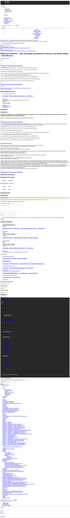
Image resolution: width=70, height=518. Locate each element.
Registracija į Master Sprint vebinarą (12, 464)
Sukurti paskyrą (8, 377)
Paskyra (4, 472)
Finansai (6, 391)
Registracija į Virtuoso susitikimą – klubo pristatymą (13, 480)
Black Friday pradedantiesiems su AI (10, 411)
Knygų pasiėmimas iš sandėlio (8, 448)
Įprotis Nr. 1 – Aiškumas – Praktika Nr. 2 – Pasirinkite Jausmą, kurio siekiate (17, 433)
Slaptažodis (3, 381)
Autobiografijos (8, 389)
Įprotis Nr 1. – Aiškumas (7, 423)
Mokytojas (9, 456)
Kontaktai (4, 397)
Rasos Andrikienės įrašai (7, 476)
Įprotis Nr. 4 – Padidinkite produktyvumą (10, 436)
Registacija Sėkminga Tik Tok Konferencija (11, 477)
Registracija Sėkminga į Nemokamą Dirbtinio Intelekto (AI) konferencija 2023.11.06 (19, 484)
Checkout (4, 414)
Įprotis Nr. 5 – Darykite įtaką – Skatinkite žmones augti (13, 439)
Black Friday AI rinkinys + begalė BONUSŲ (11, 410)
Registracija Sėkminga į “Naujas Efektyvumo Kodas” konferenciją (15, 482)
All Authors (5, 405)
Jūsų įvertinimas (3, 203)
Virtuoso (9, 189)
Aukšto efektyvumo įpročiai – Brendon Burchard (15, 258)
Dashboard (5, 415)
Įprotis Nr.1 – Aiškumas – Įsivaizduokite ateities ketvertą (13, 444)
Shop (4, 488)
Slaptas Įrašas (5, 489)
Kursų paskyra (7, 453)
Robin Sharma (5, 279)
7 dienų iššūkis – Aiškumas (8, 402)
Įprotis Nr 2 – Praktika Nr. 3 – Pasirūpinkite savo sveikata (13, 425)
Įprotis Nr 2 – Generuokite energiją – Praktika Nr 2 (12, 426)
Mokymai (4, 396)
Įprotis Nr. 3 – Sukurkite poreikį (8, 435)
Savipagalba (7, 394)
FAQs (4, 421)
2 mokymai (5, 400)
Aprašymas (5, 105)
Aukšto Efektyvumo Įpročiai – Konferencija (11, 408)
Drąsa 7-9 (4, 420)
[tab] (36, 105)
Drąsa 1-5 (4, 418)
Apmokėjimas (5, 407)
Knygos (4, 388)
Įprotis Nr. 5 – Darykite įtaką (8, 437)
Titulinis (1, 41)
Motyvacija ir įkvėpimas (9, 392)
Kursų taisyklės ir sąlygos (10, 454)
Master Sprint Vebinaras (9, 462)
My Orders (5, 469)
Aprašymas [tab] (3, 109)
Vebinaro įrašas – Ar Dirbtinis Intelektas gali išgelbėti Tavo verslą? (15, 494)
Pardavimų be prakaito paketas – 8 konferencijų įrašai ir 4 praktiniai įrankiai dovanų (23, 263)
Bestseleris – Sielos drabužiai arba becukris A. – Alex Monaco (18, 248)
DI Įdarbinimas (5, 417)
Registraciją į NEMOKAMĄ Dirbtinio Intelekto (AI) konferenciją (15, 478)
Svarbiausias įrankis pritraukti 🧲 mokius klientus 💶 (13, 491)
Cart (3, 413)
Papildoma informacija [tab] (7, 174)
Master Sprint (5, 460)
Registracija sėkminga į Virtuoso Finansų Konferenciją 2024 (14, 486)
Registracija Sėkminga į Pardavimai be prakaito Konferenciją (14, 485)
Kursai (4, 451)
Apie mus (4, 406)
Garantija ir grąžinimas (7, 422)
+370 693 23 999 (10, 320)
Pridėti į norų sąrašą (6, 225)
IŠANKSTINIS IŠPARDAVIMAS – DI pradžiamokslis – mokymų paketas (20, 273)
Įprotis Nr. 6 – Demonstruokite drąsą (9, 441)
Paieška (17, 25)
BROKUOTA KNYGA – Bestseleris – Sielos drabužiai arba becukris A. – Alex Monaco (24, 228)
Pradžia (4, 399)
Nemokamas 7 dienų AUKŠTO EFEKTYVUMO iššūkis (13, 471)
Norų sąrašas (3, 516)
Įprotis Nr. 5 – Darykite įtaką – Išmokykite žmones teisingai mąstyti (15, 438)
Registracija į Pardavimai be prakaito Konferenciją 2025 (15, 465)
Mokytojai (7, 455)
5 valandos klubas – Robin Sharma (11, 277)
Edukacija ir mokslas (9, 390)
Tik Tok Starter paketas (7, 493)
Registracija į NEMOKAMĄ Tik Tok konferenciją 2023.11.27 (14, 479)
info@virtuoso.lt (7, 329)
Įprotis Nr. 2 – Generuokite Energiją (9, 434)
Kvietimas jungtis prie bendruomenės (10, 458)
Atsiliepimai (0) (5, 107)
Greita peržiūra (12, 225)
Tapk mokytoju (10, 457)
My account (5, 468)
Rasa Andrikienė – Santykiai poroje (9, 475)
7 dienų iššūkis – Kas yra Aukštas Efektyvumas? (12, 403)
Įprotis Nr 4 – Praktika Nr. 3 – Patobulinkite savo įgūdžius (14, 431)
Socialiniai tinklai (24, 88)
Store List (4, 490)
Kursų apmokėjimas (9, 452)
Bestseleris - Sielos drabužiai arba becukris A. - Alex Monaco (18, 96)
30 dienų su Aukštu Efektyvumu (9, 401)
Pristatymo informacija (7, 474)
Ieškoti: (3, 25)
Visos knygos (5, 495)
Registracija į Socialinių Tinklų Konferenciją (13, 466)
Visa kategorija (5, 502)
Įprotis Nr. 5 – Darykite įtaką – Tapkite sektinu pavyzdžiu (13, 440)
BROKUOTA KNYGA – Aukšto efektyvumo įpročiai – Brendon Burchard (20, 237)
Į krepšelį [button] (4, 226)
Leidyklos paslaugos (7, 459)
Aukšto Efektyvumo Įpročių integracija (10, 409)
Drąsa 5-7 (4, 419)
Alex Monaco (6, 58)
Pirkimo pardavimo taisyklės (8, 473)
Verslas (29, 88)
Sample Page (5, 487)
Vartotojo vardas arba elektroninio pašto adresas (10, 379)
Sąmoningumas (8, 393)
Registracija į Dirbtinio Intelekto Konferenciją (13, 463)
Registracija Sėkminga (7, 481)
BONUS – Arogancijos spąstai (8, 412)
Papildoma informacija (7, 106)
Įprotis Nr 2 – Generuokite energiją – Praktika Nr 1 (12, 424)
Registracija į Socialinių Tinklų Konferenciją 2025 (14, 467)
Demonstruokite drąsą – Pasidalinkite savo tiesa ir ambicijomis (15, 416)
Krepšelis (4, 450)
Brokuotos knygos (6, 41)
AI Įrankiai (5, 404)
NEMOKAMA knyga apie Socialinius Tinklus (13, 446)
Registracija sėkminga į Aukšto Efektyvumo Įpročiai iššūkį (14, 483)
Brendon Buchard (6, 240)
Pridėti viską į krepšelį (6, 103)
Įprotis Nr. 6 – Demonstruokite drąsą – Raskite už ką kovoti (14, 442)
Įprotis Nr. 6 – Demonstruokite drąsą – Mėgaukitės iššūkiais (14, 443)
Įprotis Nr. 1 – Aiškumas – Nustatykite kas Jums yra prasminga (15, 432)
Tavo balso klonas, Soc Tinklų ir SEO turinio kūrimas (13, 492)
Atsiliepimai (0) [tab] (5, 193)
